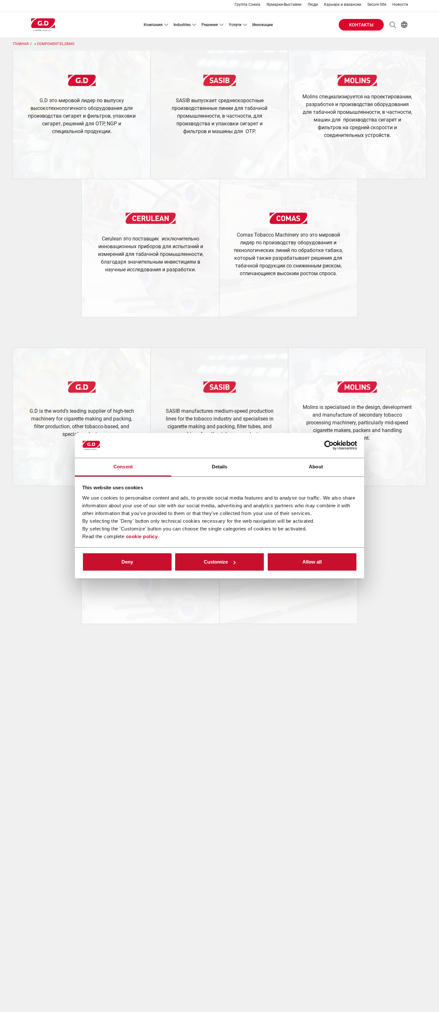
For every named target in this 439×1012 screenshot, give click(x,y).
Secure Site (376, 5)
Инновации (262, 25)
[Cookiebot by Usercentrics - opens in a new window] (329, 445)
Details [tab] (220, 466)
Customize (216, 562)
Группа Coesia (247, 5)
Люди (313, 5)
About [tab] (316, 466)
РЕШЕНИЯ (210, 25)
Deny (127, 562)
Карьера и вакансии (342, 5)
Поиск (393, 25)
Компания (153, 25)
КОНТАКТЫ (361, 24)
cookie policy (142, 536)
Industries (182, 25)
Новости (400, 5)
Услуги (235, 25)
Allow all (312, 562)
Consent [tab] (123, 466)
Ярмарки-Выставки (283, 5)
